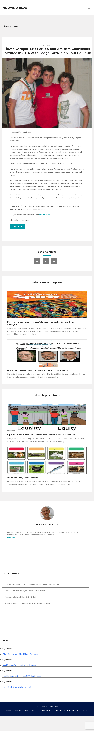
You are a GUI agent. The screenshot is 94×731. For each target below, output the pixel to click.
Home (8, 710)
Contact (85, 710)
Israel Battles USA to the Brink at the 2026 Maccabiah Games (28, 603)
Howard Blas (14, 7)
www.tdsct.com (45, 215)
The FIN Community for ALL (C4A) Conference (21, 676)
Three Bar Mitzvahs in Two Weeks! (16, 687)
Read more (17, 226)
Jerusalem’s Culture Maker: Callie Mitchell (20, 597)
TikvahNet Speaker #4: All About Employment (21, 654)
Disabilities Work (46, 710)
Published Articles (31, 710)
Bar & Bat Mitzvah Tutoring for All (67, 710)
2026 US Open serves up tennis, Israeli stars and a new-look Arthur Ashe (32, 584)
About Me (18, 710)
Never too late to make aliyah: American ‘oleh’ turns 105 (26, 591)
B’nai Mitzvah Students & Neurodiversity (19, 665)
